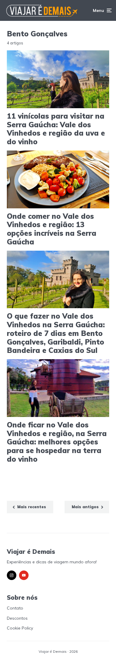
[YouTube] (24, 575)
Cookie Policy (20, 628)
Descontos (17, 618)
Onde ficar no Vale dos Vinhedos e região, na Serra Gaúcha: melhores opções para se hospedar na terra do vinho (57, 442)
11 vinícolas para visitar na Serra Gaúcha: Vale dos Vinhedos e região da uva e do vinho (56, 129)
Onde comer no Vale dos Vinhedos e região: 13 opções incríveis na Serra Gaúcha (51, 229)
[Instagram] (11, 575)
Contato (15, 608)
